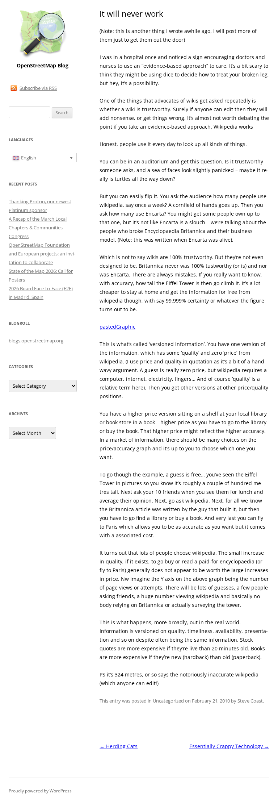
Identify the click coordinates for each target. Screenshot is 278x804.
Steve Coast (250, 700)
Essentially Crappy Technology (229, 746)
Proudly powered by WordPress (40, 791)
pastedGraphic (117, 326)
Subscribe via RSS (38, 88)
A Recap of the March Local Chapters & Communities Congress (38, 227)
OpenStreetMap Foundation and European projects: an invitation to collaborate (42, 254)
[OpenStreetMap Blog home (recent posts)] (42, 57)
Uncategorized (168, 700)
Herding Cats (119, 746)
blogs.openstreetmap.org (36, 340)
